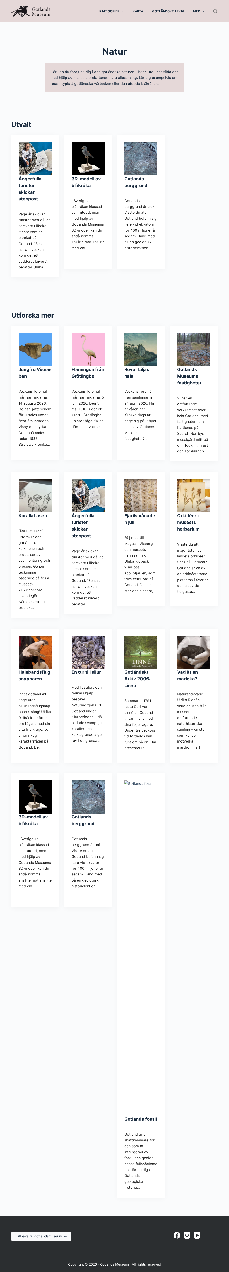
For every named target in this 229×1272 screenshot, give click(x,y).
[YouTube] (197, 1235)
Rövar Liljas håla (136, 373)
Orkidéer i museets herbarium (188, 522)
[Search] (215, 11)
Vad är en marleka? (187, 675)
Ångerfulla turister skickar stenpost (30, 189)
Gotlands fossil (140, 1119)
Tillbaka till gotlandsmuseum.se (41, 1236)
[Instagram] (187, 1235)
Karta (138, 11)
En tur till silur (86, 672)
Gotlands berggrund (135, 182)
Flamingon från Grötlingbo (88, 373)
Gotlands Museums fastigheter (189, 376)
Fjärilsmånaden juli (139, 519)
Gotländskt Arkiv (168, 11)
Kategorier (109, 11)
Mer (196, 11)
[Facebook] (177, 1235)
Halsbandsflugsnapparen (34, 675)
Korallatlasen (33, 515)
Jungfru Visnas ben (35, 373)
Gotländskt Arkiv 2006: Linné (137, 678)
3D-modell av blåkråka (86, 182)
